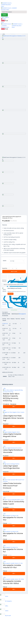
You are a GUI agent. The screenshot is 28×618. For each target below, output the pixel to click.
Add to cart (14, 271)
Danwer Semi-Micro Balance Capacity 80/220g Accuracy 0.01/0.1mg (11, 397)
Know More (10, 293)
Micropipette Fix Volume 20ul (13, 534)
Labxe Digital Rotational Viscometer (13, 451)
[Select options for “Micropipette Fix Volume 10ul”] (14, 525)
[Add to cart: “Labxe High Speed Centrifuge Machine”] (14, 474)
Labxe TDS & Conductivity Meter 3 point (13, 502)
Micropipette (22, 314)
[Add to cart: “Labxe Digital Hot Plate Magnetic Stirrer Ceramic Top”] (14, 426)
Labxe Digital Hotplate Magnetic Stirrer (12, 435)
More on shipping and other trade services (13, 284)
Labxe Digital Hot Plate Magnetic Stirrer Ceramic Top (13, 418)
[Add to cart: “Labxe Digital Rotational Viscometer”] (14, 458)
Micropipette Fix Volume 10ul (13, 518)
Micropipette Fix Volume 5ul (13, 550)
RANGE (4, 260)
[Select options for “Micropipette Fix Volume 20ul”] (14, 541)
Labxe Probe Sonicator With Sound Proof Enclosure (12, 485)
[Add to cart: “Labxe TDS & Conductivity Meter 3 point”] (14, 509)
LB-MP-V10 (5, 323)
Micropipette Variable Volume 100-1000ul (12, 582)
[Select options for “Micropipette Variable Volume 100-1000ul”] (14, 589)
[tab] (14, 309)
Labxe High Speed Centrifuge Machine (11, 467)
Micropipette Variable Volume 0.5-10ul (12, 566)
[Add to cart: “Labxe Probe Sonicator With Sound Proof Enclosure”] (14, 494)
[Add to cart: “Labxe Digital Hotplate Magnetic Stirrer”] (14, 442)
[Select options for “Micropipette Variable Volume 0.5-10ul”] (14, 573)
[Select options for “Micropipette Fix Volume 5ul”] (14, 557)
